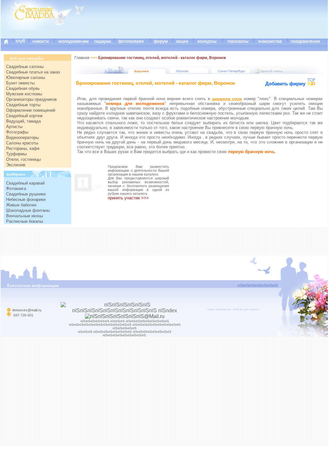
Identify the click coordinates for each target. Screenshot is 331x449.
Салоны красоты (22, 143)
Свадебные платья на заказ (33, 72)
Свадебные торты (23, 104)
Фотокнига (16, 188)
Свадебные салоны (25, 66)
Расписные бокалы (24, 221)
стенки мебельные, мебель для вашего (232, 309)
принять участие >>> (128, 197)
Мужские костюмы (24, 93)
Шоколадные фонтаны (28, 210)
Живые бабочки (21, 205)
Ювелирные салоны (25, 77)
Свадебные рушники (26, 194)
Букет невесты (20, 83)
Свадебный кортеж (24, 115)
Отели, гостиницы (23, 159)
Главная (81, 58)
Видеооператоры (22, 137)
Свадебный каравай (25, 183)
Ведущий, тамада (23, 121)
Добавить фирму (286, 83)
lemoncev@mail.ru (27, 310)
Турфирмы (16, 153)
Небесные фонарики (26, 199)
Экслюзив (15, 164)
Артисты (14, 126)
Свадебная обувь (23, 88)
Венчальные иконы (24, 215)
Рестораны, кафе (22, 148)
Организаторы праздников (31, 99)
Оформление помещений (30, 110)
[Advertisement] (211, 24)
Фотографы (17, 132)
